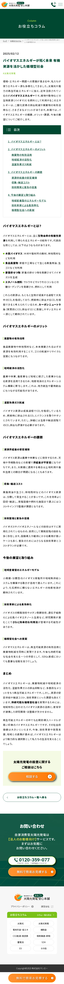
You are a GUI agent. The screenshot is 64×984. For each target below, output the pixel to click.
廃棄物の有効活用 (22, 155)
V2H (44, 942)
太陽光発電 (43, 923)
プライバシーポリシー (20, 906)
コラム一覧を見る (44, 915)
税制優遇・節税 (43, 935)
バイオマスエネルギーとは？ (26, 141)
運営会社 (45, 906)
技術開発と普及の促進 (24, 187)
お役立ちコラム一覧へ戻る (32, 797)
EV (20, 948)
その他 (44, 948)
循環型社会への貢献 (23, 210)
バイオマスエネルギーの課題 (26, 172)
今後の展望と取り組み (23, 195)
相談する (32, 776)
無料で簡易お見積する (32, 872)
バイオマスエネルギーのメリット (28, 149)
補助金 (43, 929)
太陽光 (20, 923)
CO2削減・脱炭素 (20, 935)
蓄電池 (20, 942)
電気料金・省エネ (20, 929)
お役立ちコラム (15, 41)
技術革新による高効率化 (25, 205)
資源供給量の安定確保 (24, 177)
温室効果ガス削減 (22, 164)
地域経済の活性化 (22, 159)
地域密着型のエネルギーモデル (29, 200)
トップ (5, 41)
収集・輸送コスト (21, 182)
